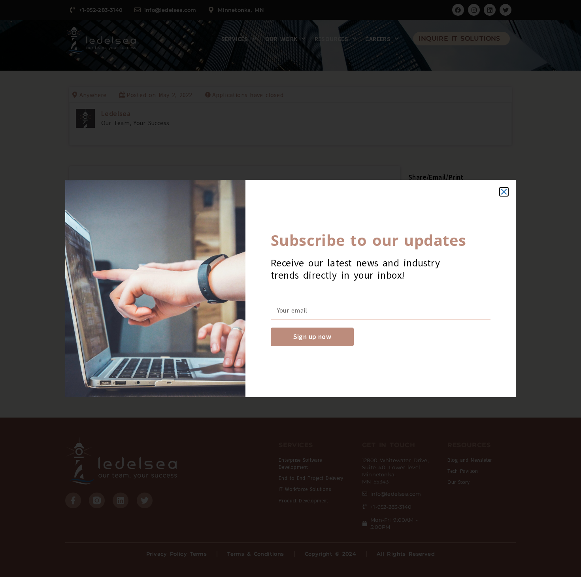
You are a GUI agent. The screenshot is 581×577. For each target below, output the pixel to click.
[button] (504, 192)
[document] (290, 288)
